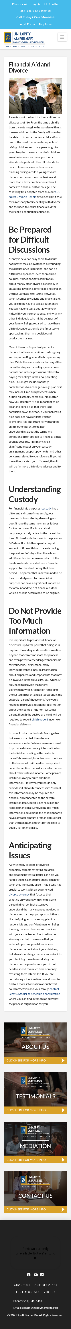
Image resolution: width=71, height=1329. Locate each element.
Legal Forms (27, 24)
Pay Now (45, 24)
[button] (62, 37)
